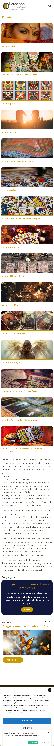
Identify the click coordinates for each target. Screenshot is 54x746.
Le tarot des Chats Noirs (13, 334)
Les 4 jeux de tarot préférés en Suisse (19, 391)
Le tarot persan (9, 104)
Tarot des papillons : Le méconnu (17, 161)
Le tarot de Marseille (11, 248)
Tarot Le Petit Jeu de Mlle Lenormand (20, 420)
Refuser (27, 728)
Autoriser (33, 742)
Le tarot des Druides (11, 305)
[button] (49, 690)
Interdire (45, 742)
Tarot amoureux (9, 132)
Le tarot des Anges (10, 363)
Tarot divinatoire (9, 190)
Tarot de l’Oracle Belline (13, 276)
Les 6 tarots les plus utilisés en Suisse (19, 75)
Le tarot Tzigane (9, 46)
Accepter (27, 721)
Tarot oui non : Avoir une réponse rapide (20, 219)
